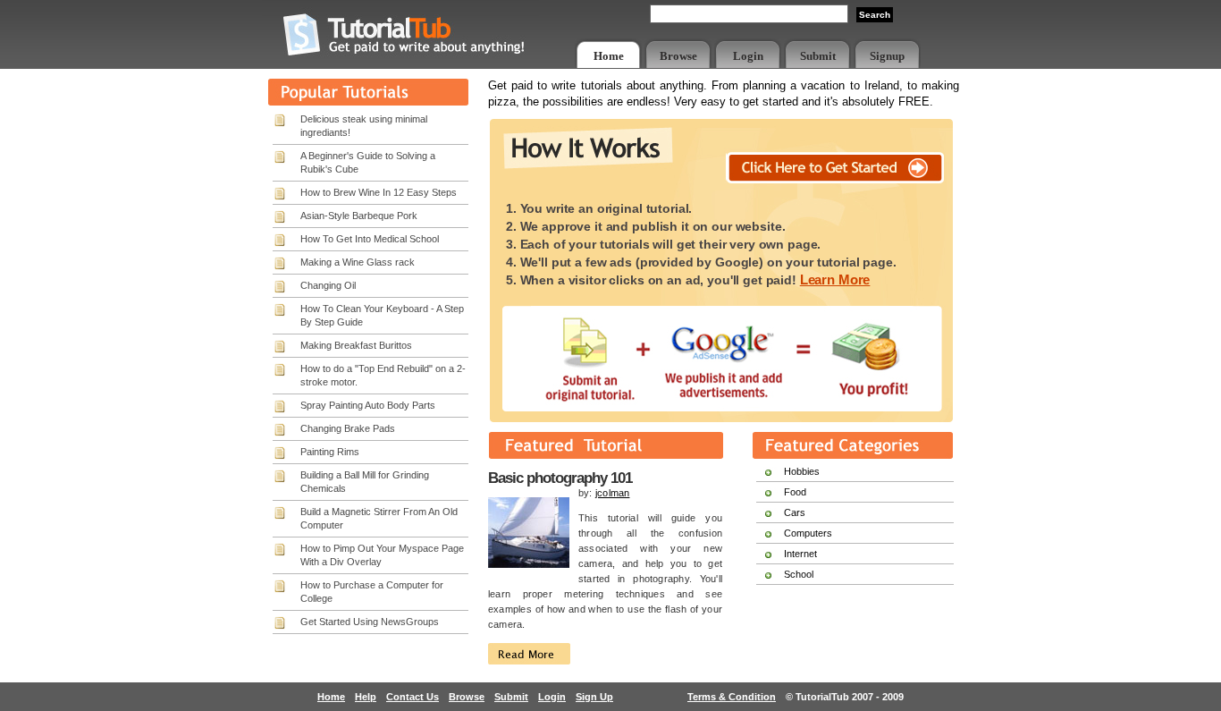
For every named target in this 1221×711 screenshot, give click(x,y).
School (798, 574)
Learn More (835, 279)
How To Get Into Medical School (369, 238)
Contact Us (412, 696)
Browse (678, 56)
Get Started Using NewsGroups (369, 621)
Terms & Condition (731, 696)
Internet (800, 553)
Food (795, 492)
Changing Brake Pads (347, 428)
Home (609, 56)
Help (365, 696)
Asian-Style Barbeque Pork (358, 215)
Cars (794, 512)
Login (748, 56)
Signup (887, 56)
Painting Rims (329, 451)
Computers (808, 533)
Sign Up (594, 696)
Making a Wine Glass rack (357, 262)
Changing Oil (328, 285)
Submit (818, 56)
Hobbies (802, 471)
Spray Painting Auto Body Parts (367, 405)
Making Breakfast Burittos (356, 345)
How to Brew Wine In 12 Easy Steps (378, 192)
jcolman (612, 492)
